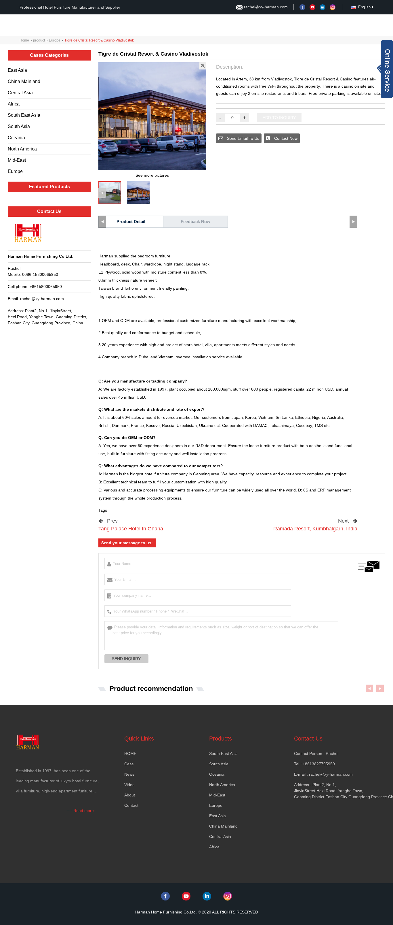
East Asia (17, 70)
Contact (250, 25)
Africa (14, 103)
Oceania (16, 137)
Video (340, 25)
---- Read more (80, 810)
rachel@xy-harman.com (266, 7)
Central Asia (20, 92)
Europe (54, 40)
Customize (295, 25)
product (39, 40)
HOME (130, 753)
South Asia (19, 126)
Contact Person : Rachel (316, 753)
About (230, 25)
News (318, 25)
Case (269, 25)
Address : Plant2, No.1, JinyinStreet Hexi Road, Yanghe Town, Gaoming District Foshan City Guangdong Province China (330, 790)
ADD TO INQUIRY (279, 117)
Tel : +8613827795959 (314, 764)
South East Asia (24, 115)
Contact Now (285, 138)
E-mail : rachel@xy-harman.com (323, 774)
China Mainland (24, 81)
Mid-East (17, 160)
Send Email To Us (242, 138)
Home (212, 25)
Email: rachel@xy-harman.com (36, 298)
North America (22, 148)
